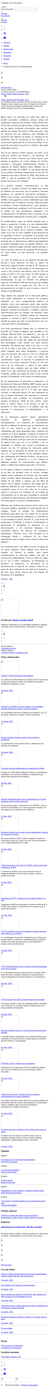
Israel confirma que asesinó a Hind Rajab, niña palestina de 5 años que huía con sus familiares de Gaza (24, 1295)
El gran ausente (6, 1180)
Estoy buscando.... (8, 9)
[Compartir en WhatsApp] (9, 96)
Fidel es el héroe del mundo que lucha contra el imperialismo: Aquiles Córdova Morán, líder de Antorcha (24, 1275)
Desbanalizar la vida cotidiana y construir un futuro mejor (22, 1191)
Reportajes (7, 52)
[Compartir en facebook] (4, 583)
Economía (7, 56)
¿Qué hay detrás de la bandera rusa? (14, 653)
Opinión (6, 59)
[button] (4, 87)
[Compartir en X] (5, 96)
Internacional (8, 49)
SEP (11, 579)
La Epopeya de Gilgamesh (11, 1348)
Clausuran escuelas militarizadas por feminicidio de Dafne (22, 768)
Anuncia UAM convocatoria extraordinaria (17, 676)
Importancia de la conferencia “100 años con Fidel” (21, 1227)
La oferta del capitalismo (10, 1170)
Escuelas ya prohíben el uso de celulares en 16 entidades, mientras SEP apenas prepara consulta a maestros (22, 708)
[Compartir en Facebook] (2, 96)
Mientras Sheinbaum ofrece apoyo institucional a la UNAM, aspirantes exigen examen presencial (23, 800)
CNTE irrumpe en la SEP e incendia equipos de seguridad (22, 1000)
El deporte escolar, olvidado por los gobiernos (18, 1063)
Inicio (5, 63)
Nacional (6, 42)
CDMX (6, 46)
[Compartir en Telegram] (4, 593)
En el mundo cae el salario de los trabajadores (18, 1160)
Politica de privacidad (29, 1385)
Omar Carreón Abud (9, 94)
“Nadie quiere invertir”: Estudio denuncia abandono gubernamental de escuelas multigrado (20, 1095)
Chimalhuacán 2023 (8, 648)
